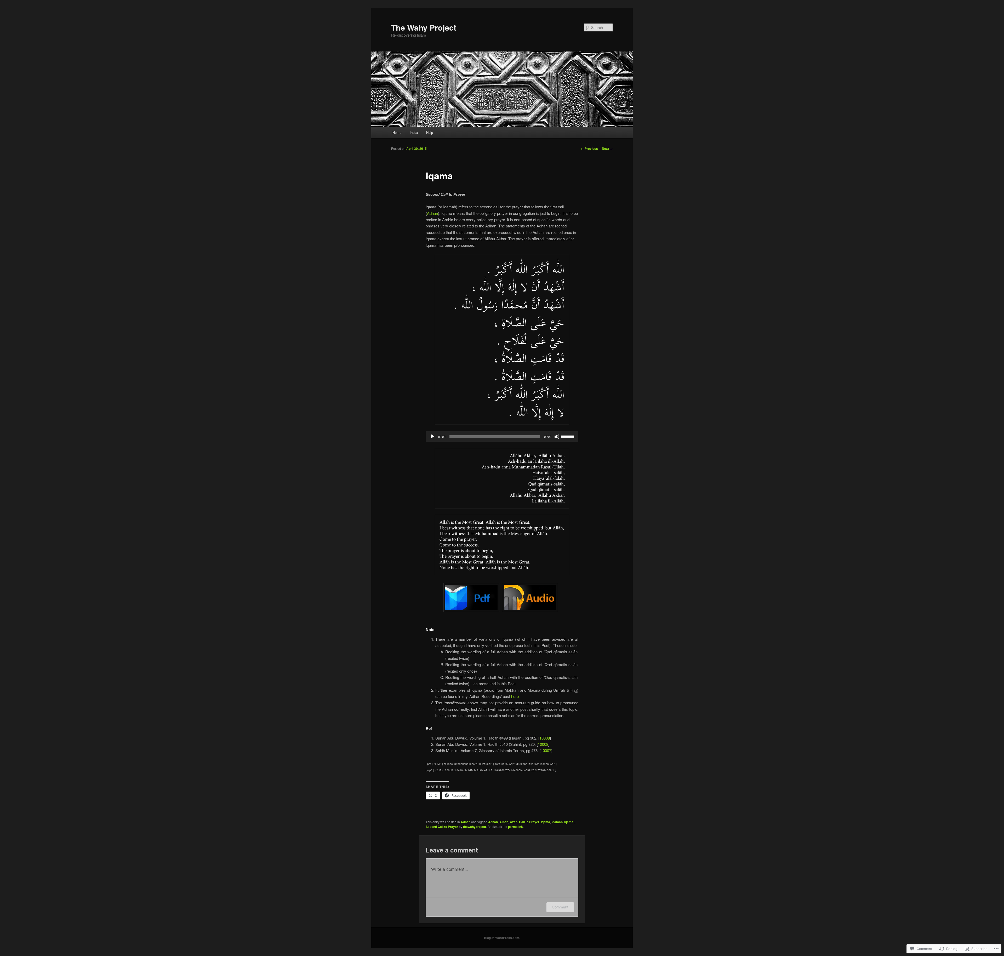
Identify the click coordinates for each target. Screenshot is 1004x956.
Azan (513, 822)
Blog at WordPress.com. (502, 937)
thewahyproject (474, 826)
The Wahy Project (423, 27)
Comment (560, 907)
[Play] (432, 436)
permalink (515, 826)
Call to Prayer (529, 822)
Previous (589, 148)
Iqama (545, 822)
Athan (503, 822)
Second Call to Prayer (442, 826)
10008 (544, 738)
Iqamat (569, 822)
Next (607, 148)
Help (429, 132)
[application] (502, 436)
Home (396, 132)
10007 (546, 750)
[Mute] (557, 436)
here (515, 696)
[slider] (568, 436)
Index (414, 132)
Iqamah (557, 822)
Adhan (432, 213)
